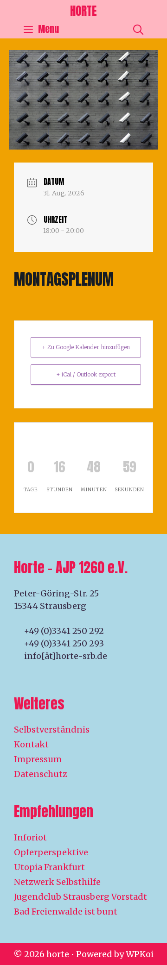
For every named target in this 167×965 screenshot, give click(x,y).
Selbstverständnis (52, 729)
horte (83, 10)
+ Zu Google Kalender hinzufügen (86, 347)
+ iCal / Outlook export (86, 374)
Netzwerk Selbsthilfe (57, 882)
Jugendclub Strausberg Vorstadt (80, 896)
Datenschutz (40, 774)
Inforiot (30, 837)
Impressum (38, 759)
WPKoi (140, 954)
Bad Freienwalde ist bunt (65, 911)
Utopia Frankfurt (49, 867)
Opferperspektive (51, 852)
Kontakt (31, 744)
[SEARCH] (138, 29)
